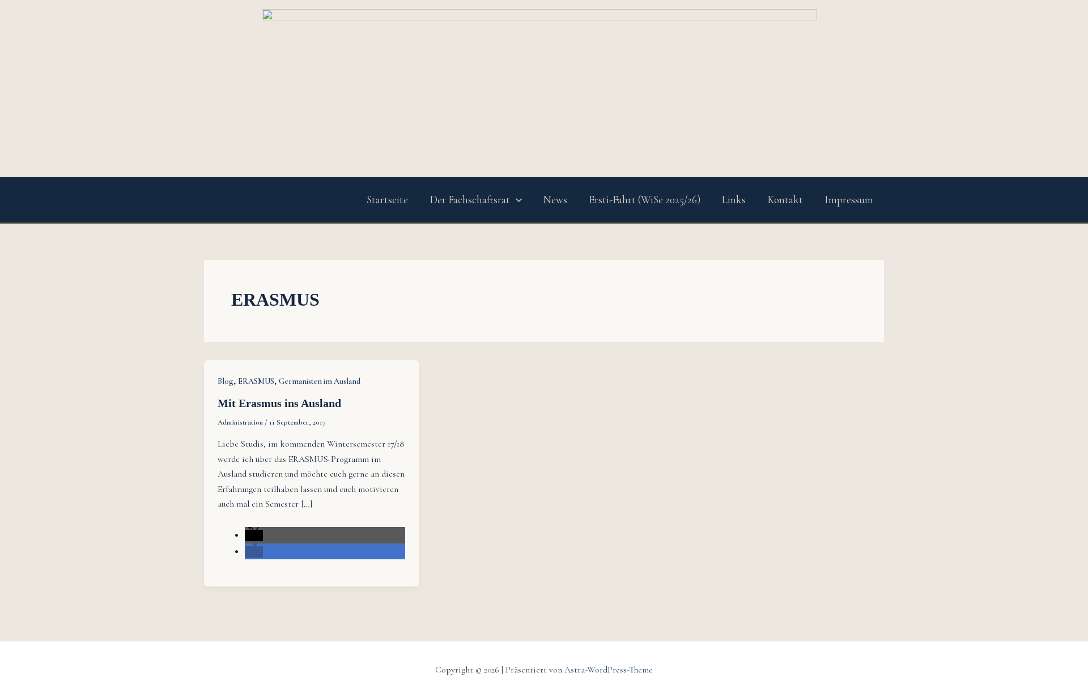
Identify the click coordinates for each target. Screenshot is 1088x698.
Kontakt (785, 199)
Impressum (848, 199)
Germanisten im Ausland (319, 381)
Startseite (387, 199)
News (555, 199)
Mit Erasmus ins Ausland (279, 403)
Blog (225, 381)
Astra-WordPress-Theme (608, 669)
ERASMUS (256, 381)
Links (734, 199)
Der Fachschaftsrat (470, 199)
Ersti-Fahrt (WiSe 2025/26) (644, 199)
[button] (516, 199)
